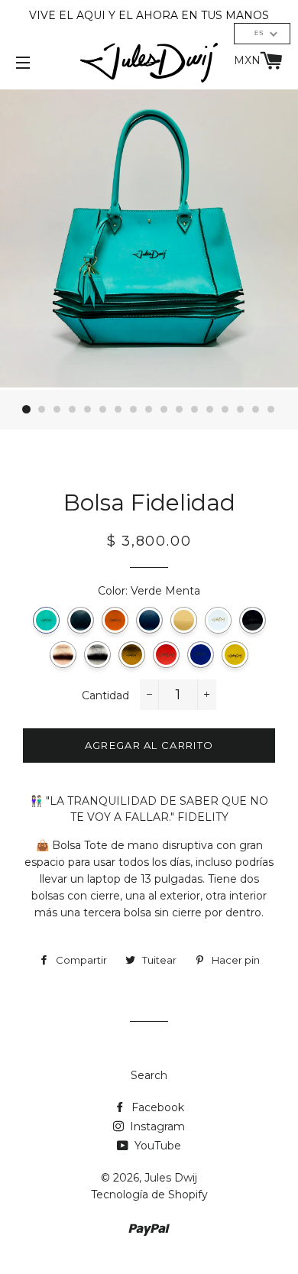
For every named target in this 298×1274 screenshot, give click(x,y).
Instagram (156, 1126)
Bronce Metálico (131, 654)
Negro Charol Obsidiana (252, 620)
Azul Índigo (149, 620)
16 (256, 409)
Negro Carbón (80, 620)
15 (240, 409)
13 (210, 409)
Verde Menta (46, 620)
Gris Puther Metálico (97, 654)
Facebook (156, 1107)
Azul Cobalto (200, 654)
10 (164, 409)
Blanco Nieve (218, 620)
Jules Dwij (170, 1178)
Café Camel (115, 620)
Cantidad (105, 695)
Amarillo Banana (235, 654)
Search (149, 1075)
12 (194, 409)
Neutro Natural (183, 620)
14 (225, 409)
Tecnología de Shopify (149, 1194)
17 (271, 409)
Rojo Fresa (166, 654)
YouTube (156, 1145)
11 (179, 409)
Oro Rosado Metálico (63, 654)
